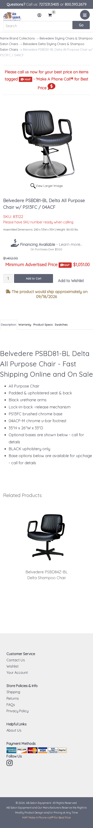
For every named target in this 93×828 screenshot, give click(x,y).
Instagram (9, 762)
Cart (51, 15)
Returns (12, 698)
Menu (85, 15)
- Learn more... (50, 244)
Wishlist (12, 666)
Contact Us (15, 660)
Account (39, 15)
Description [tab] (8, 324)
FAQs (10, 705)
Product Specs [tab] (43, 324)
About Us (13, 730)
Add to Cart (33, 278)
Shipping (13, 692)
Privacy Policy (17, 711)
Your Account (17, 672)
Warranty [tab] (24, 324)
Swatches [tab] (61, 324)
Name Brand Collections (17, 38)
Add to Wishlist (71, 280)
